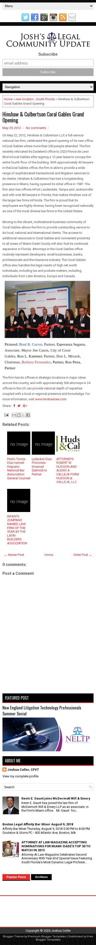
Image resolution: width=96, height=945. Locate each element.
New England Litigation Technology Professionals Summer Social (41, 711)
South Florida (45, 99)
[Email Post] (5, 414)
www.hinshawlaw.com (50, 399)
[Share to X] (23, 415)
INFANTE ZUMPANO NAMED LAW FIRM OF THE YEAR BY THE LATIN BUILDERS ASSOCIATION (17, 529)
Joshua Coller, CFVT (23, 769)
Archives (41, 877)
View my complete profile (20, 776)
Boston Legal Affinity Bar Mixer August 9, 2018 (37, 824)
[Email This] (14, 415)
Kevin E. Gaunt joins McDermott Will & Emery (55, 798)
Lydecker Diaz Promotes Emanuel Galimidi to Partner (42, 466)
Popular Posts (16, 877)
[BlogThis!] (18, 415)
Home (8, 99)
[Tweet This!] (19, 406)
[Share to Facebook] (28, 415)
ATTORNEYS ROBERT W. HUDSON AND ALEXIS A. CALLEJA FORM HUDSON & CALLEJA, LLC (67, 470)
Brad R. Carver (30, 344)
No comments (36, 128)
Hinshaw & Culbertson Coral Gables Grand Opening (43, 117)
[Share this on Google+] (25, 406)
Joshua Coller (61, 930)
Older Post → (82, 555)
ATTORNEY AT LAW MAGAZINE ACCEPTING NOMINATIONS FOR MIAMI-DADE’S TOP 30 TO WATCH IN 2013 (55, 846)
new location (25, 99)
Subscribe (48, 54)
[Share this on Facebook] (14, 406)
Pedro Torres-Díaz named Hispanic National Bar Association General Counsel (18, 468)
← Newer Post (14, 555)
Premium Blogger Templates (47, 936)
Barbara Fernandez (36, 362)
